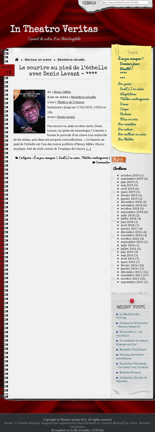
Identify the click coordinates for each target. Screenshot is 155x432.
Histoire (125, 114)
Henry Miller (62, 92)
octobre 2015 (130, 278)
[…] (88, 149)
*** (122, 78)
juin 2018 (127, 222)
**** (123, 73)
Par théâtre (126, 139)
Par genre (124, 83)
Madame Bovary (129, 372)
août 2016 (128, 245)
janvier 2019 (129, 199)
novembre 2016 (131, 235)
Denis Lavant (66, 117)
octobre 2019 (130, 175)
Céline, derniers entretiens (129, 357)
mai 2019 (127, 185)
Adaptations (128, 94)
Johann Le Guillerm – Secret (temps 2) (131, 325)
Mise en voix (129, 119)
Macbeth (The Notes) (132, 350)
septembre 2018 (132, 212)
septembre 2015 (132, 282)
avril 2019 (127, 188)
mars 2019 (128, 192)
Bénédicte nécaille (71, 60)
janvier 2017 (129, 228)
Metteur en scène (38, 60)
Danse (124, 104)
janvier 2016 (129, 268)
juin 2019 (127, 182)
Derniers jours (130, 63)
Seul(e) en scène (69, 157)
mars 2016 (128, 262)
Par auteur (125, 129)
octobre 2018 (130, 208)
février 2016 (129, 265)
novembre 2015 (131, 275)
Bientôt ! (126, 68)
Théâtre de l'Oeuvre (70, 102)
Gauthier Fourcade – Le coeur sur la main (132, 366)
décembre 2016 (131, 232)
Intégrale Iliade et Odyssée (131, 380)
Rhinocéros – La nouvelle (129, 334)
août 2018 (128, 215)
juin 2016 (127, 252)
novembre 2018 (131, 205)
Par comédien (127, 124)
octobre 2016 (130, 238)
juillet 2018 (128, 218)
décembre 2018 (131, 202)
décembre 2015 (131, 272)
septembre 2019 (132, 178)
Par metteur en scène (132, 134)
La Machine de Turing (127, 316)
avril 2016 (127, 258)
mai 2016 (127, 255)
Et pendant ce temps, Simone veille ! (132, 343)
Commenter (103, 162)
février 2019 (129, 195)
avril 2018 (127, 225)
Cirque (124, 109)
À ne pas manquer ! (45, 157)
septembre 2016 (132, 242)
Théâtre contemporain (94, 157)
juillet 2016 (128, 248)
